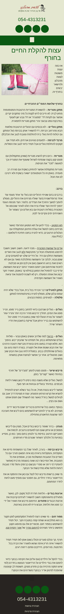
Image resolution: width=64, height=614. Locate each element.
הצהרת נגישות (32, 606)
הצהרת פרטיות (32, 611)
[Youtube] (36, 29)
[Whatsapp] (19, 29)
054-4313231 (32, 19)
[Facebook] (45, 29)
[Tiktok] (28, 29)
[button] (32, 39)
